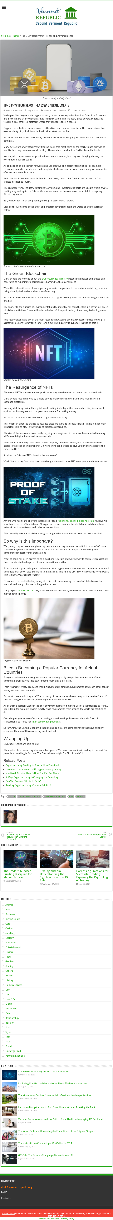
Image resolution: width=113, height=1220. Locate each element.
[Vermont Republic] (56, 15)
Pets (7, 1013)
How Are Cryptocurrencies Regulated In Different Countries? (18, 835)
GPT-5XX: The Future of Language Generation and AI (45, 1155)
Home (6, 35)
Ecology (9, 937)
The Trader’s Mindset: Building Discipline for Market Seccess (18, 874)
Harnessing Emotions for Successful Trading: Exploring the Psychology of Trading (92, 875)
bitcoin (12, 797)
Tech (7, 1037)
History (9, 980)
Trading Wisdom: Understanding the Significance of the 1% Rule (54, 875)
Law (7, 989)
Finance (15, 35)
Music (8, 1003)
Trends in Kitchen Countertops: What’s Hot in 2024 (45, 1143)
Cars (7, 923)
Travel (8, 1046)
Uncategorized (13, 1051)
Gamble (9, 961)
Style (8, 1032)
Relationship (12, 1018)
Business (10, 914)
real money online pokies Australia (76, 520)
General (9, 970)
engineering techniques (55, 797)
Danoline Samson (14, 110)
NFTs (71, 797)
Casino (9, 928)
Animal (9, 904)
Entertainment (13, 947)
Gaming (9, 966)
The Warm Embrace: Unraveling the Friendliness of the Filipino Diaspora (56, 1131)
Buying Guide (12, 919)
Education (10, 942)
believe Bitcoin (26, 590)
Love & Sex (11, 999)
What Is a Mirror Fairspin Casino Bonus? (92, 834)
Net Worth (10, 1008)
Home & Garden (13, 985)
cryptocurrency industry (55, 278)
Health (9, 975)
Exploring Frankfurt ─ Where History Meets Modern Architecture (52, 1083)
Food (8, 956)
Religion (9, 1022)
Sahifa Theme (8, 1213)
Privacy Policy (67, 1218)
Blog (7, 909)
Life (7, 994)
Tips (7, 1041)
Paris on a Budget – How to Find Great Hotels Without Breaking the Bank (56, 1107)
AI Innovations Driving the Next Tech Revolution (43, 1071)
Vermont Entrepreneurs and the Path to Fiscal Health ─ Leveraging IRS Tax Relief (60, 1119)
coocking (10, 933)
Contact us (6, 1198)
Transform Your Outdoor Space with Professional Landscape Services (54, 1095)
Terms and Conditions (49, 1218)
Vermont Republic (15, 1055)
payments (80, 797)
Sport (8, 1027)
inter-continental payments (46, 721)
